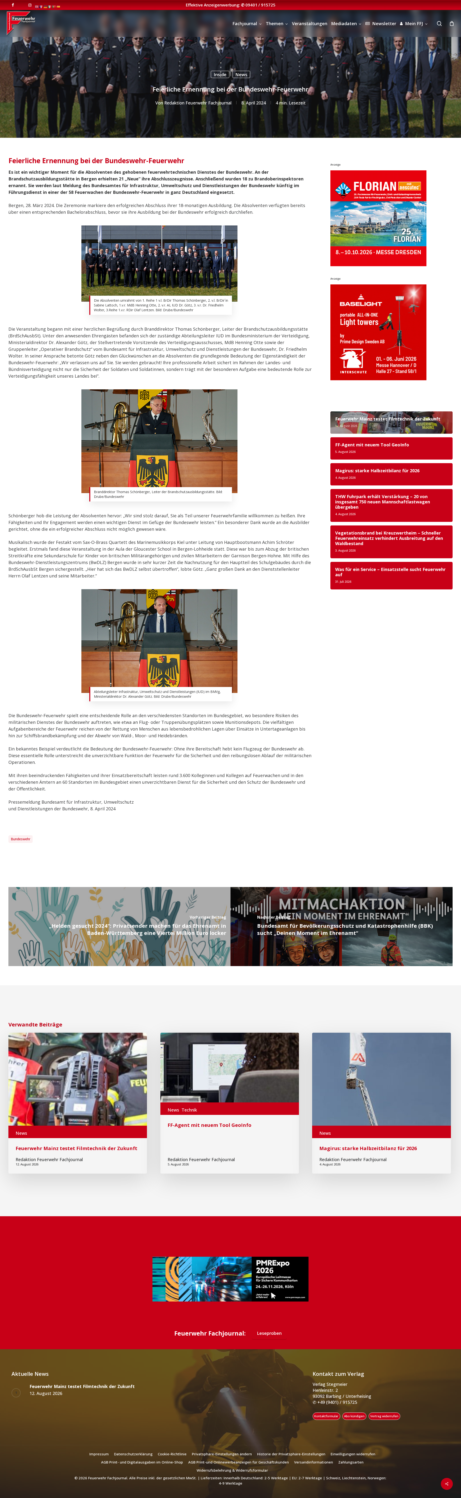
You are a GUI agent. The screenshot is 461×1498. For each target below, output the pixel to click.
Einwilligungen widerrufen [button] (353, 1454)
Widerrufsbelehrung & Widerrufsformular (232, 1470)
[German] (45, 6)
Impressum (99, 1454)
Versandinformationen (313, 1462)
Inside (220, 74)
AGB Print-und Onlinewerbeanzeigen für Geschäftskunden (238, 1462)
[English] (37, 6)
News (241, 74)
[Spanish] (58, 6)
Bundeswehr (20, 839)
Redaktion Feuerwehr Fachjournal (197, 103)
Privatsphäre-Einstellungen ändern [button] (222, 1454)
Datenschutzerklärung (133, 1454)
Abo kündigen (354, 1416)
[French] (41, 6)
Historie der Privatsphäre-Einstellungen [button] (291, 1454)
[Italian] (50, 6)
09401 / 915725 (260, 5)
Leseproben (269, 1333)
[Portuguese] (54, 6)
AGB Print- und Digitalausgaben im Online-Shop (142, 1462)
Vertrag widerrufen (384, 1416)
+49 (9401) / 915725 (336, 1402)
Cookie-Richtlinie (172, 1454)
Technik (189, 1109)
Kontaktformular (326, 1416)
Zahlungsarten (351, 1462)
